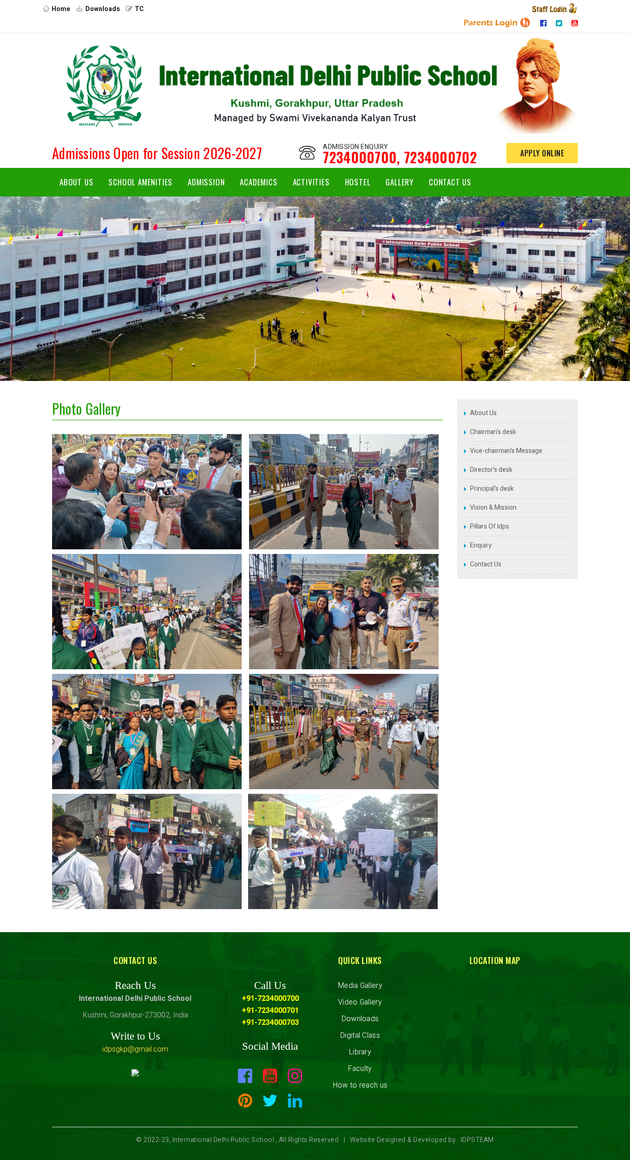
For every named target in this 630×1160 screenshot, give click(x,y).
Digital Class (360, 1035)
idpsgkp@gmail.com (135, 1049)
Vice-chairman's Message (506, 451)
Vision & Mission (493, 507)
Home (61, 9)
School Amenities (140, 182)
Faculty (360, 1068)
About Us (76, 182)
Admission (206, 182)
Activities (311, 182)
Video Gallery (360, 1002)
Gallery (400, 182)
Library (360, 1052)
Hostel (358, 182)
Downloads (102, 9)
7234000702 (440, 157)
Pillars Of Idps (489, 526)
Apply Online (542, 153)
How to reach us (360, 1085)
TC (139, 9)
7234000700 (360, 157)
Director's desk (491, 470)
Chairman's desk (493, 432)
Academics (258, 182)
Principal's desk (492, 489)
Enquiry (481, 545)
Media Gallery (360, 985)
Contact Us (450, 182)
